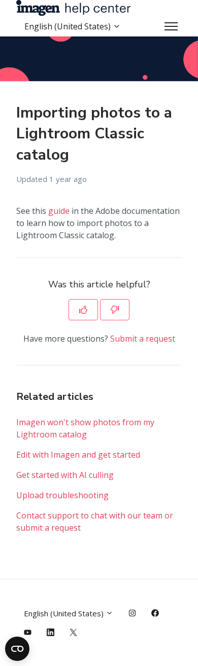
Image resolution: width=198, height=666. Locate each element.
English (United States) (68, 26)
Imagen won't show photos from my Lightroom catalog (85, 428)
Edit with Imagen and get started (78, 454)
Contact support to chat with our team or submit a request (94, 521)
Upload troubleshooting (62, 495)
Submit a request (142, 338)
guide (59, 210)
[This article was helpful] (83, 309)
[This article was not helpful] (114, 309)
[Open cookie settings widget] (17, 649)
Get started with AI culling (65, 474)
